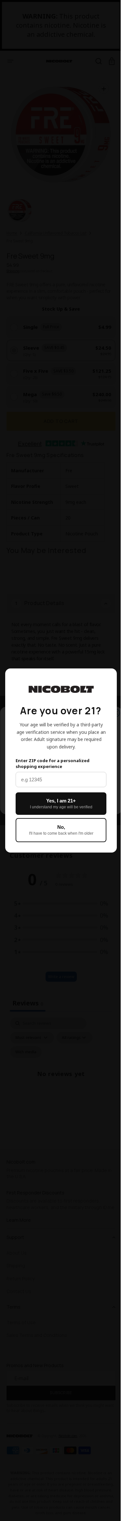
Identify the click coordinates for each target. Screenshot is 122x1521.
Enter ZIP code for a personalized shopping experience (52, 763)
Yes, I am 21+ (58, 803)
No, (58, 830)
